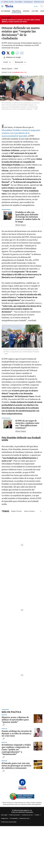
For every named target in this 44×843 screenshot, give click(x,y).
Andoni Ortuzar (16, 511)
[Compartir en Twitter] (8, 53)
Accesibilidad (14, 818)
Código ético (4, 818)
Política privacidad (14, 815)
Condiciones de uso (27, 815)
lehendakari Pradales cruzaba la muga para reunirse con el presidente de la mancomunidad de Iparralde (21, 133)
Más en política (11, 711)
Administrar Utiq (24, 818)
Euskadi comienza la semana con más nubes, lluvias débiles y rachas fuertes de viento (21, 21)
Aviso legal (4, 815)
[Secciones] (2, 6)
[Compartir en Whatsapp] (13, 53)
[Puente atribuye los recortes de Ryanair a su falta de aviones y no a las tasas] (38, 732)
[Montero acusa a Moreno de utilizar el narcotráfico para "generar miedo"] (38, 718)
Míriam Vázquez (7, 69)
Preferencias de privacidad (8, 822)
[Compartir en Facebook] (3, 53)
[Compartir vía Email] (22, 53)
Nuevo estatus (29, 511)
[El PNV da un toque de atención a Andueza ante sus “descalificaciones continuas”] (7, 424)
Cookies (37, 815)
